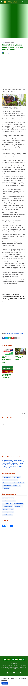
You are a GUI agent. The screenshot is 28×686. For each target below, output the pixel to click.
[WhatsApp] (9, 338)
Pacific (15, 333)
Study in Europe (6, 480)
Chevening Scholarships (8, 511)
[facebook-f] (7, 673)
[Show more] (18, 338)
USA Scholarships (7, 503)
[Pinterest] (12, 338)
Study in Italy (14, 480)
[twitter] (10, 673)
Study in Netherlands (7, 482)
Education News (10, 42)
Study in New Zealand (19, 482)
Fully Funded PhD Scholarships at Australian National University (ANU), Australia (6, 359)
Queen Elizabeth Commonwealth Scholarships (13, 463)
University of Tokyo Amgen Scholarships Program (19, 358)
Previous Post (4, 413)
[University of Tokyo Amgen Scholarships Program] (20, 351)
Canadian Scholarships (8, 509)
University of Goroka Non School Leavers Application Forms (6, 376)
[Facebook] (3, 338)
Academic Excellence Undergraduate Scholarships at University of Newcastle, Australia (14, 297)
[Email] (15, 338)
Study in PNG (20, 333)
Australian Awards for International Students (12, 460)
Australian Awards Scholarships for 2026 (11, 464)
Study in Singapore (7, 485)
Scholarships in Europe (18, 503)
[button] (1, 2)
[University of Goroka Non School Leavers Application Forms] (7, 369)
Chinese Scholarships (7, 506)
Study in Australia (7, 477)
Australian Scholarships (8, 498)
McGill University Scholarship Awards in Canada (13, 462)
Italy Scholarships (18, 506)
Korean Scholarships (7, 514)
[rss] (20, 673)
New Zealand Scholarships (9, 500)
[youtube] (14, 673)
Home (3, 42)
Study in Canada (16, 477)
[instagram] (17, 673)
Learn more (4, 680)
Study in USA (6, 488)
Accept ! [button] (5, 683)
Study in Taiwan (16, 485)
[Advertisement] (14, 22)
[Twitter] (6, 338)
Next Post (24, 413)
